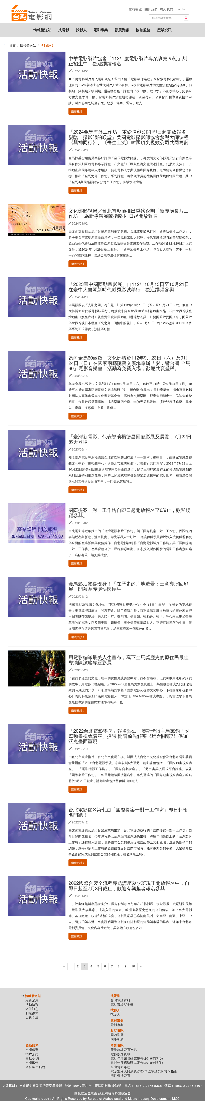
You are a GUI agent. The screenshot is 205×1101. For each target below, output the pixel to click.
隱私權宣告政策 (85, 1093)
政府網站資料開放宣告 (114, 1093)
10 (133, 966)
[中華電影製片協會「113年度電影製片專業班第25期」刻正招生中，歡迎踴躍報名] (38, 71)
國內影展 (117, 1035)
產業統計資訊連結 (124, 1049)
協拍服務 (143, 29)
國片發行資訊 (120, 1075)
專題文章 (32, 1017)
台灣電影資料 (120, 1000)
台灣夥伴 (32, 1062)
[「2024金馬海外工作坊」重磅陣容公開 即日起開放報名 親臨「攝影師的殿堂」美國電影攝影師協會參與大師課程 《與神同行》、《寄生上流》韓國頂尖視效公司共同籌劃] (38, 144)
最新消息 (32, 1000)
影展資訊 (122, 29)
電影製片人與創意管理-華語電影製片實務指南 (144, 1071)
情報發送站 (42, 29)
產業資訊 (164, 29)
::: (125, 9)
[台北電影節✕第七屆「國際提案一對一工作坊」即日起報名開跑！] (38, 822)
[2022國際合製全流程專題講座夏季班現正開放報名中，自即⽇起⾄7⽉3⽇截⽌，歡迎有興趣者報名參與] (38, 896)
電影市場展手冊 (122, 1004)
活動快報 (32, 1004)
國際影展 (117, 1039)
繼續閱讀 (76, 111)
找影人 (81, 29)
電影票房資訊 (120, 1054)
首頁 (12, 45)
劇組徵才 (32, 1013)
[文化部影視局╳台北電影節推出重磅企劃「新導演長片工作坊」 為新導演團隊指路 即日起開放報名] (38, 219)
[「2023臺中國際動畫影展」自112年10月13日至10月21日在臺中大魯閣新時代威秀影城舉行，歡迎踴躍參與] (38, 297)
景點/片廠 (32, 1058)
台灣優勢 (32, 1049)
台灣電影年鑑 (120, 1067)
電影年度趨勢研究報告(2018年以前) (137, 1062)
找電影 (63, 29)
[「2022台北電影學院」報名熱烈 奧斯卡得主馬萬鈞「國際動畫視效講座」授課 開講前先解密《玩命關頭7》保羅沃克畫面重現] (38, 743)
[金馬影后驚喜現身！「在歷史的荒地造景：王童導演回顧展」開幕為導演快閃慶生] (38, 596)
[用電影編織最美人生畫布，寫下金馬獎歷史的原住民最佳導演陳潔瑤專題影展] (40, 668)
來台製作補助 (35, 1067)
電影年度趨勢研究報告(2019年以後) (137, 1058)
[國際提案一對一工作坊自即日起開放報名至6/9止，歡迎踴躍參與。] (36, 523)
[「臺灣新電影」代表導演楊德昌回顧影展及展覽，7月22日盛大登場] (38, 449)
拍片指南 (32, 1054)
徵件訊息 (32, 1009)
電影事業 (100, 29)
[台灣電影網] (31, 5)
